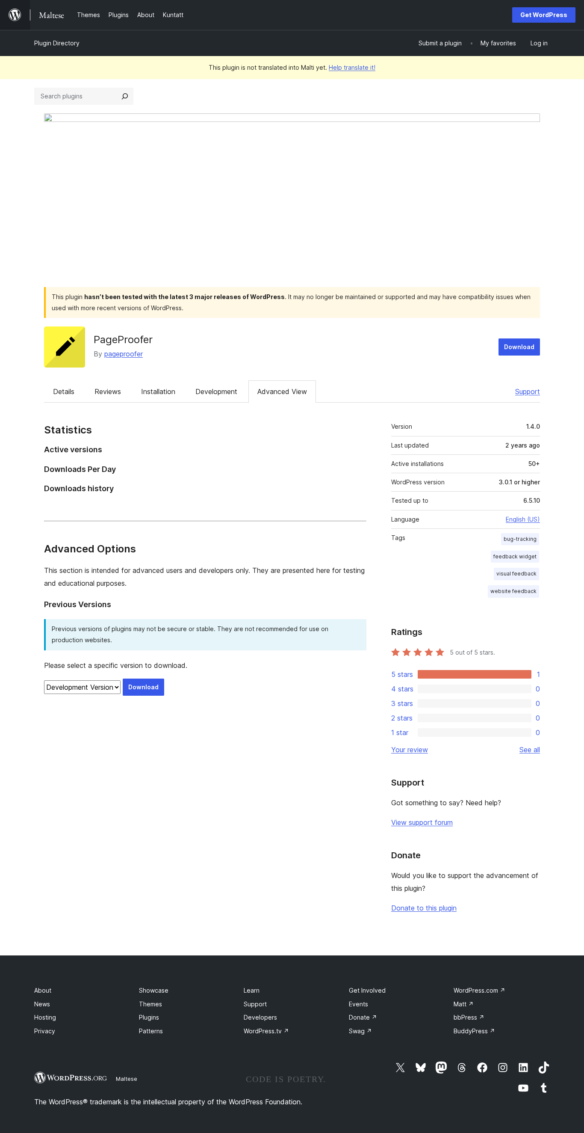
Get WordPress (543, 14)
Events (358, 1004)
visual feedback (516, 573)
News (42, 1004)
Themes (150, 1004)
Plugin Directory (57, 43)
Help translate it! (352, 67)
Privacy (44, 1031)
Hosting (45, 1017)
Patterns (151, 1031)
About (42, 990)
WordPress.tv (266, 1031)
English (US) (523, 519)
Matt (464, 1004)
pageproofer (123, 354)
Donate (363, 1017)
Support (527, 391)
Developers (260, 1017)
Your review (409, 749)
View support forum (422, 822)
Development (216, 391)
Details (63, 391)
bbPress (469, 1017)
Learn (252, 990)
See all (529, 749)
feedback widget (515, 556)
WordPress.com (479, 990)
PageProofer (123, 339)
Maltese (126, 1078)
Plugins (149, 1017)
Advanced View (282, 391)
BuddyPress (474, 1031)
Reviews (107, 391)
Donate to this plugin (424, 908)
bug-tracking (520, 539)
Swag (360, 1031)
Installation (158, 391)
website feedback (513, 591)
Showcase (153, 990)
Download (519, 346)
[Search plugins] (124, 96)
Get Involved (367, 990)
